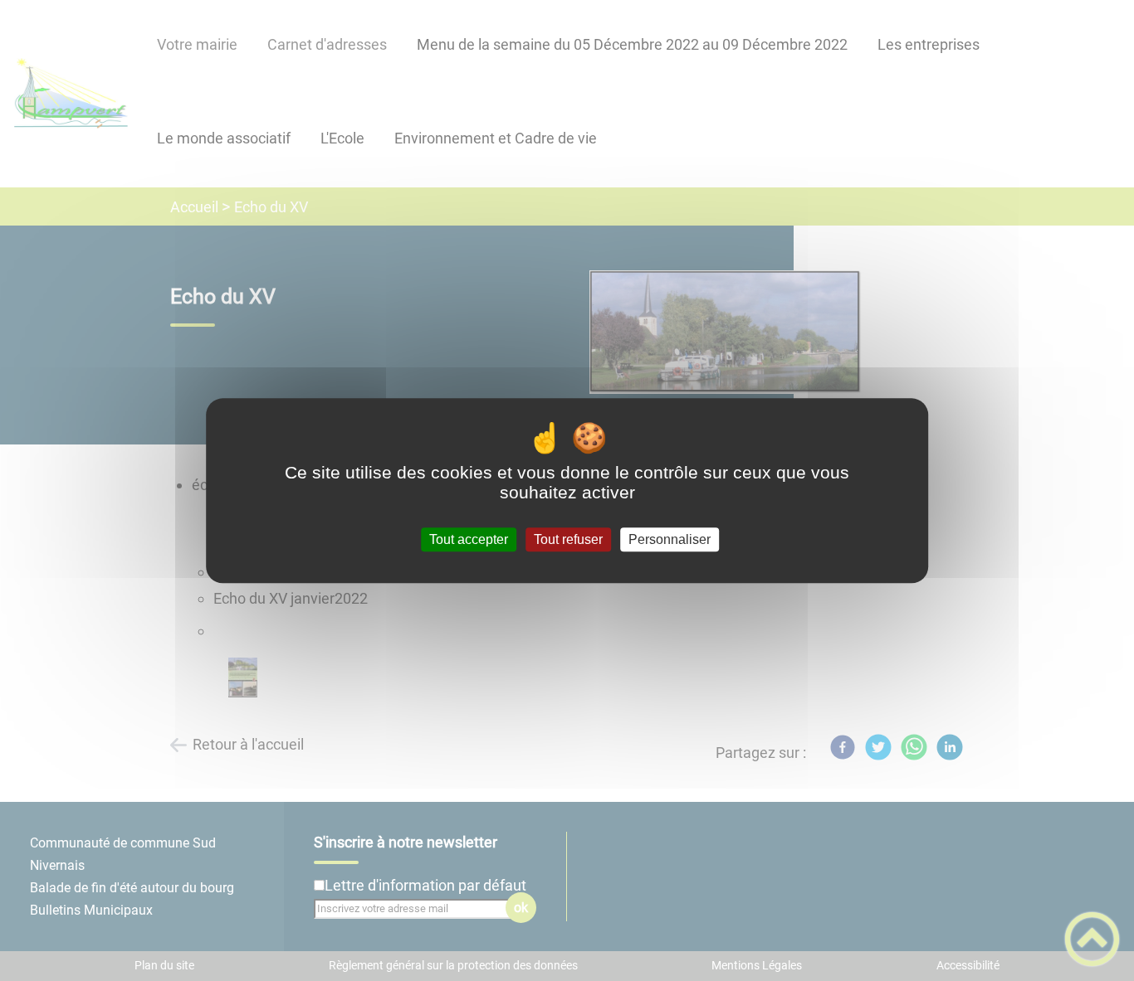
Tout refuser (568, 539)
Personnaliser (669, 539)
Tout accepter (468, 539)
